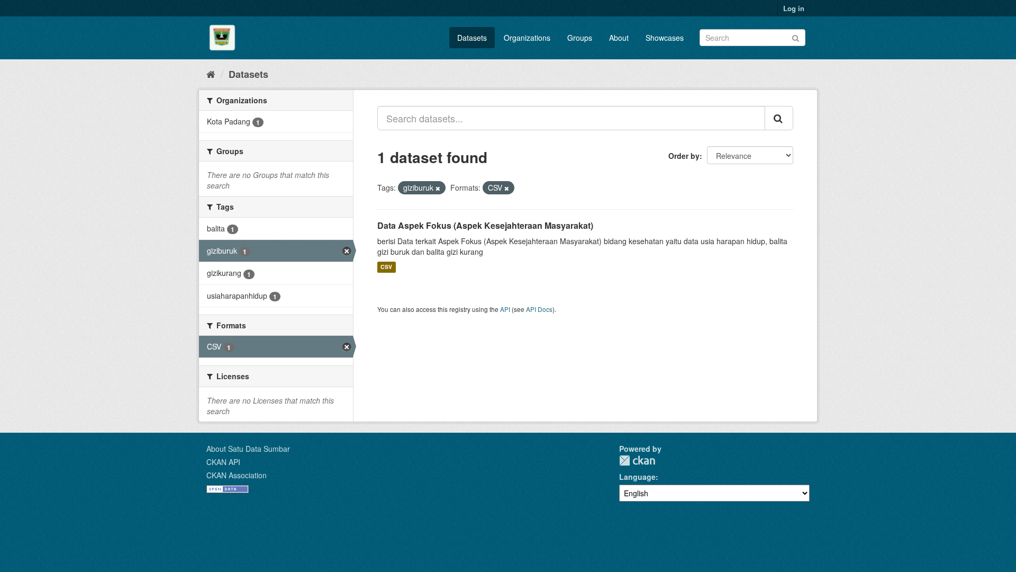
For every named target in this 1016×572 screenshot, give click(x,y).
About (619, 37)
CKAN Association (236, 475)
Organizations (527, 37)
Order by (684, 155)
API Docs (539, 309)
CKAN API (223, 462)
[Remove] (438, 188)
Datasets (472, 37)
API (505, 309)
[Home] (210, 74)
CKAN (637, 460)
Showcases (665, 37)
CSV (386, 267)
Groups (579, 37)
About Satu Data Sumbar (248, 448)
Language (637, 476)
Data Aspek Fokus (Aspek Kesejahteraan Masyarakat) (485, 225)
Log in (793, 8)
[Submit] (795, 36)
